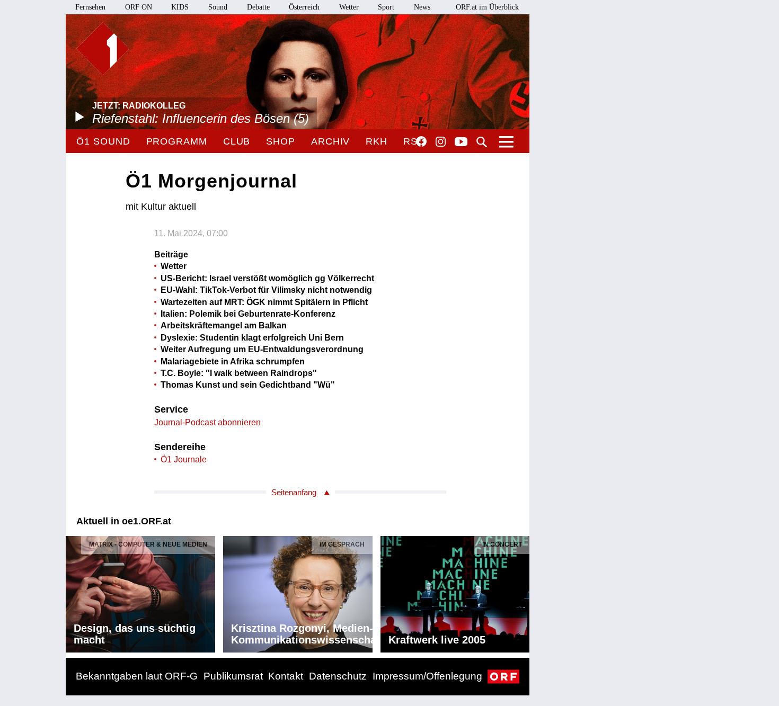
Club (237, 141)
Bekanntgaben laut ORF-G (137, 676)
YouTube (461, 142)
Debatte (258, 7)
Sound (217, 7)
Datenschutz (338, 676)
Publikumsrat (233, 676)
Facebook (421, 141)
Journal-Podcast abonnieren (207, 422)
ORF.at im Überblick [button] (487, 7)
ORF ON (138, 7)
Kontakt (285, 676)
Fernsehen (90, 7)
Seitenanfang (293, 492)
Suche (481, 142)
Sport (386, 7)
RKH (376, 141)
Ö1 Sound (103, 141)
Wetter (349, 7)
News (422, 7)
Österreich (304, 7)
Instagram (441, 142)
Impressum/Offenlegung (427, 676)
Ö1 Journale (184, 459)
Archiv (330, 141)
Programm (176, 141)
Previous (74, 591)
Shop (280, 141)
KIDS (180, 7)
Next (520, 591)
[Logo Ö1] (102, 48)
